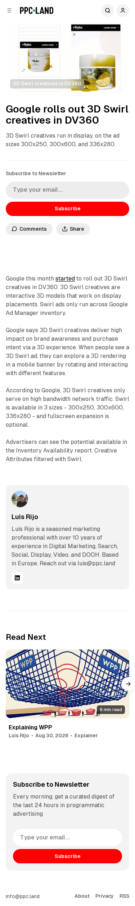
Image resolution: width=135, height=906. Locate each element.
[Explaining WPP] (67, 684)
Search (107, 10)
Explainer (86, 735)
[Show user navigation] (122, 10)
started (65, 278)
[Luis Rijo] (20, 499)
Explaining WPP (30, 727)
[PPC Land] (37, 10)
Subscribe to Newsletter (36, 173)
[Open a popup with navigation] (9, 10)
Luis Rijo (25, 517)
